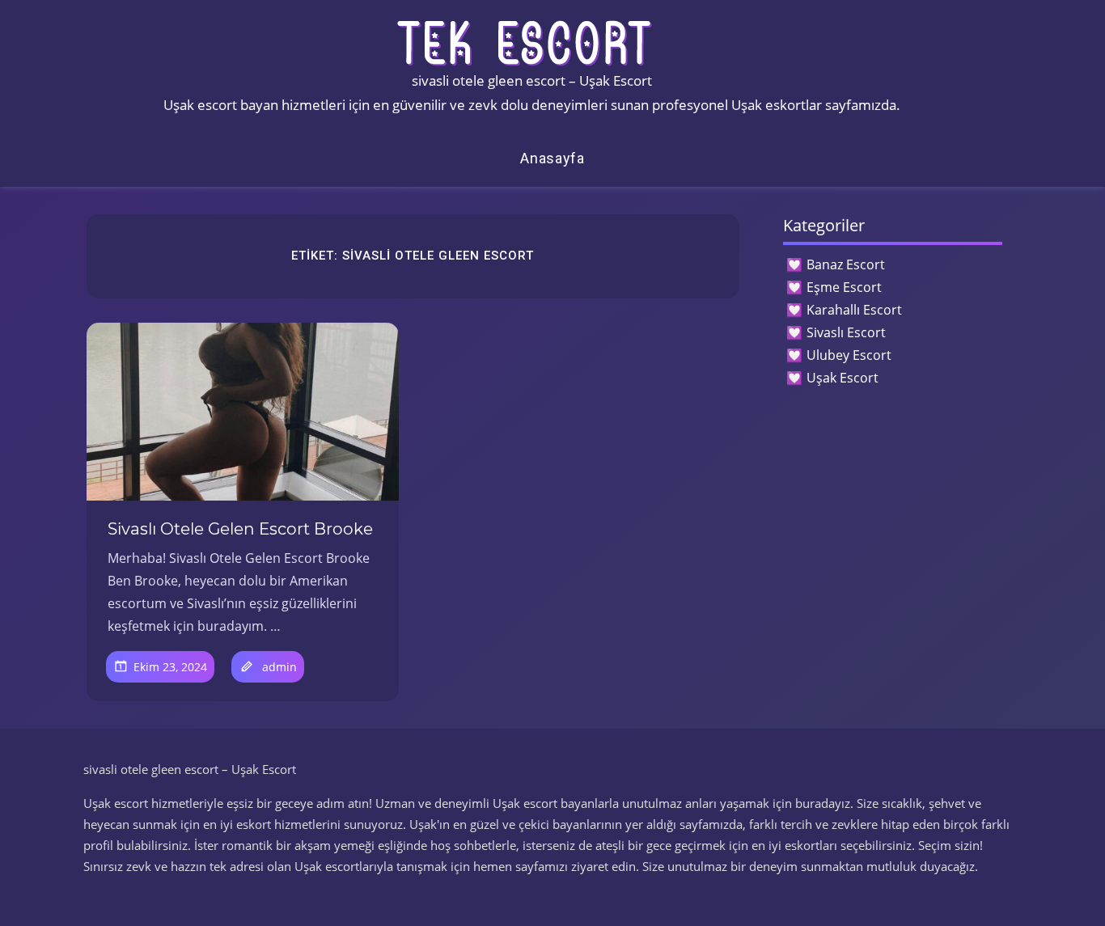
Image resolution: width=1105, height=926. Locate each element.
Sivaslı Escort (846, 332)
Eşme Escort (844, 287)
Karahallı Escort (854, 310)
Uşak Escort (842, 378)
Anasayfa (552, 158)
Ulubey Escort (849, 355)
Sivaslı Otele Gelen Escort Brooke (240, 529)
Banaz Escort (846, 264)
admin (279, 666)
